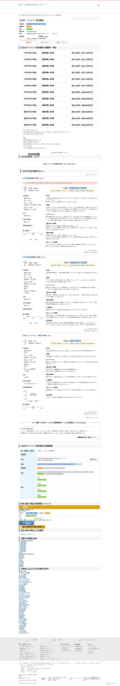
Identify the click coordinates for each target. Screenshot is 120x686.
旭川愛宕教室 (22, 577)
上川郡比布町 (22, 544)
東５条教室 (22, 594)
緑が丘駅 (21, 562)
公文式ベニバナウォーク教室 (32, 335)
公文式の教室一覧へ (24, 633)
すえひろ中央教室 (23, 601)
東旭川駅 (21, 556)
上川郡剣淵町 (22, 551)
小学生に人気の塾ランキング (27, 652)
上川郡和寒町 (22, 549)
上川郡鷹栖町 (22, 542)
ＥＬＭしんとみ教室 (24, 595)
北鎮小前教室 (22, 610)
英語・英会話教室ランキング (27, 658)
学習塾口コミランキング (46, 648)
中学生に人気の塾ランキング (47, 652)
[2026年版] (60, 153)
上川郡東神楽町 (23, 543)
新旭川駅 (21, 555)
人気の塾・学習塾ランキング (27, 646)
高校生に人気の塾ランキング (27, 654)
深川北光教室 (22, 621)
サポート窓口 (92, 646)
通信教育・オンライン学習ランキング (49, 658)
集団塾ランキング (44, 646)
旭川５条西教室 (23, 604)
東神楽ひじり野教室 (24, 572)
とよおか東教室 (23, 584)
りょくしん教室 (23, 583)
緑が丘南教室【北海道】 (25, 582)
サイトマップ (92, 650)
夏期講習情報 (78, 648)
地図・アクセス (61, 42)
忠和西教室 (22, 616)
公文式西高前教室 (28, 178)
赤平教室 (21, 629)
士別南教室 (22, 627)
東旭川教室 (22, 585)
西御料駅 (21, 565)
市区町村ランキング (45, 656)
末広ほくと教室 (23, 607)
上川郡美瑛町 (22, 548)
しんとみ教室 (22, 624)
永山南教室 (22, 588)
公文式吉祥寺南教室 (29, 257)
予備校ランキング (24, 650)
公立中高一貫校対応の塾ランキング (29, 656)
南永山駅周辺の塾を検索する (33, 527)
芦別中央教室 (22, 626)
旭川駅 (20, 560)
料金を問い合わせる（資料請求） (28, 523)
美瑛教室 (21, 617)
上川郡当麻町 (22, 545)
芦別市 (20, 553)
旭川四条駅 (22, 558)
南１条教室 (22, 587)
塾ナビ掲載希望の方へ (94, 648)
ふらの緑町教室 (23, 623)
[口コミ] (67, 11)
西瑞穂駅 (21, 566)
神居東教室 (22, 602)
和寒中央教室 (22, 618)
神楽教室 (21, 599)
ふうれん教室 (22, 630)
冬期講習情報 (78, 650)
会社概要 (21, 680)
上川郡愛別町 (22, 550)
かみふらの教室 (23, 619)
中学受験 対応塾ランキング (47, 650)
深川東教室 (22, 622)
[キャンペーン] (94, 11)
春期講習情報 (78, 646)
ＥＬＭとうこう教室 (24, 579)
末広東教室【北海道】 (25, 596)
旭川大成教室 (22, 591)
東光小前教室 (22, 571)
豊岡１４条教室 (23, 578)
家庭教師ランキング (45, 654)
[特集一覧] (80, 11)
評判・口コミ (45, 42)
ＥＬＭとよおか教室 (24, 573)
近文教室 (21, 613)
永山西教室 (22, 589)
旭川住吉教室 (22, 608)
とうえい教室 (22, 574)
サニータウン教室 (23, 581)
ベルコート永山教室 (24, 593)
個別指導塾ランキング (25, 648)
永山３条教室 (22, 600)
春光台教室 (22, 615)
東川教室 (21, 612)
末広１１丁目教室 (23, 598)
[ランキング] (53, 11)
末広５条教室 (22, 606)
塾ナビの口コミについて (92, 174)
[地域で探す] (25, 11)
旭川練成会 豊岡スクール (26, 509)
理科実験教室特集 (66, 650)
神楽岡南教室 (22, 590)
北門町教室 (22, 611)
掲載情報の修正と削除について (87, 437)
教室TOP (29, 42)
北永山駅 (21, 564)
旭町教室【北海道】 (24, 605)
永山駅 (20, 559)
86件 (40, 518)
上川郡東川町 (22, 547)
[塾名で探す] (39, 11)
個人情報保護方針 (28, 680)
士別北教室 (22, 628)
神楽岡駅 (21, 561)
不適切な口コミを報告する (90, 252)
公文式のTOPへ (23, 632)
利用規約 (91, 652)
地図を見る (93, 459)
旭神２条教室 (22, 576)
